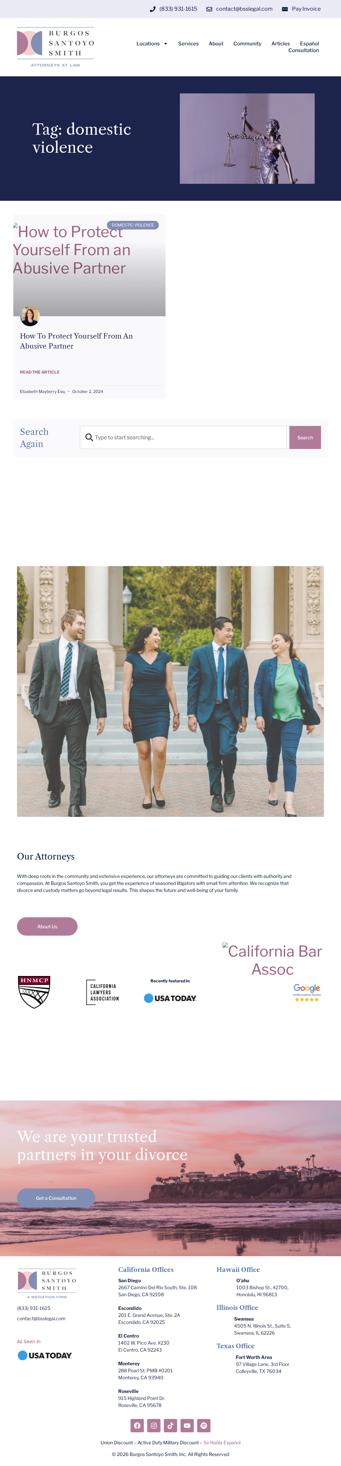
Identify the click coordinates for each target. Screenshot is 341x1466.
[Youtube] (187, 1425)
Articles (280, 44)
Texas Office (235, 1346)
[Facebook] (137, 1425)
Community (247, 44)
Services (188, 44)
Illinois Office (237, 1308)
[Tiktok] (170, 1425)
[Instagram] (154, 1425)
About (216, 44)
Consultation (303, 50)
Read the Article (40, 372)
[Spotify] (203, 1425)
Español (309, 44)
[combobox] (183, 437)
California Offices (145, 1270)
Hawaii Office (238, 1270)
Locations (148, 44)
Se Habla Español (221, 1442)
